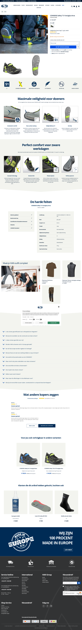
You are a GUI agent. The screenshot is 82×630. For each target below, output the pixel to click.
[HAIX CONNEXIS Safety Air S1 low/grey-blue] (28, 454)
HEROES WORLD (45, 582)
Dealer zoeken (45, 580)
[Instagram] (43, 606)
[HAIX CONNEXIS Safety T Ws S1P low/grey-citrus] (53, 454)
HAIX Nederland (25, 587)
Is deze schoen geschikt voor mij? (57, 39)
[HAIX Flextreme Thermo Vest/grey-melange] (71, 269)
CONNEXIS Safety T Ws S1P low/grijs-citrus (53, 468)
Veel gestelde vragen (5, 613)
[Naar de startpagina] (4, 6)
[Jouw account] (76, 6)
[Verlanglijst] (74, 6)
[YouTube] (51, 606)
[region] (24, 34)
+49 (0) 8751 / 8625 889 (6, 581)
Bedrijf (43, 577)
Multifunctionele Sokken (66, 516)
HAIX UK (23, 582)
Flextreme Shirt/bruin (47, 280)
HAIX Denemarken (25, 591)
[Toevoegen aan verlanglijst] (78, 46)
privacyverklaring (69, 587)
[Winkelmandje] (79, 6)
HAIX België (24, 588)
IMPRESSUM (41, 626)
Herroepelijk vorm (4, 611)
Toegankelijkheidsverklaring (41, 628)
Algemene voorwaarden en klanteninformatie (25, 626)
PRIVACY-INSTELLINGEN (73, 626)
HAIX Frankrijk (24, 580)
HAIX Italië (24, 585)
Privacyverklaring (61, 626)
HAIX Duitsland (25, 577)
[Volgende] (47, 34)
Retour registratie (4, 608)
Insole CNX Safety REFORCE (41, 516)
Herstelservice (4, 610)
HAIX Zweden (24, 590)
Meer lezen (32, 425)
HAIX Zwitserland (25, 579)
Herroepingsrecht (50, 626)
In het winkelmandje (62, 47)
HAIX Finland (24, 593)
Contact (2, 605)
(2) (53, 32)
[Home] (2, 11)
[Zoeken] (72, 6)
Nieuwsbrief (27, 603)
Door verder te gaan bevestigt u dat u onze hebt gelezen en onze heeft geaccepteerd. (71, 588)
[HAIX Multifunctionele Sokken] (66, 502)
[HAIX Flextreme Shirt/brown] (51, 269)
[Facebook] (47, 606)
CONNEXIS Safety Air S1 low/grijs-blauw (28, 468)
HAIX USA (23, 583)
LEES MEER (68, 550)
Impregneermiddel (15, 516)
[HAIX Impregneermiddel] (15, 502)
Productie (44, 579)
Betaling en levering (5, 607)
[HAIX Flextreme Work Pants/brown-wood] (51, 294)
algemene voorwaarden (71, 589)
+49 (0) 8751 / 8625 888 (6, 589)
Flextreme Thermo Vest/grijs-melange (71, 280)
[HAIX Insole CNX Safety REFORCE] (41, 502)
